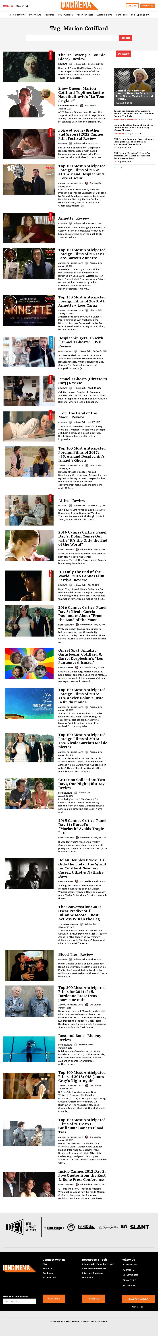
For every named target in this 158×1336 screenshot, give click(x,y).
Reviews (62, 64)
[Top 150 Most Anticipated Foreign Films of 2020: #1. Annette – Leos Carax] (29, 310)
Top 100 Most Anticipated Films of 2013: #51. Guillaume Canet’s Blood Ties (82, 1125)
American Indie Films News (125, 120)
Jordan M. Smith (86, 1045)
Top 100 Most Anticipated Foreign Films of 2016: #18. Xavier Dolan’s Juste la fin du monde (82, 695)
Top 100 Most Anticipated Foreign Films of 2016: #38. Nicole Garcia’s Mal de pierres (82, 740)
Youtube (131, 1280)
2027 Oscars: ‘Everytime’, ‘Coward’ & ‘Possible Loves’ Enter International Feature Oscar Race (132, 156)
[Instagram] (124, 1275)
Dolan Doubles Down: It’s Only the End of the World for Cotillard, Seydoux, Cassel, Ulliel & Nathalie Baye (82, 868)
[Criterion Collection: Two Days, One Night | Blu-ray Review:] (29, 793)
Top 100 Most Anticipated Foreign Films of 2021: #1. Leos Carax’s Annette (82, 253)
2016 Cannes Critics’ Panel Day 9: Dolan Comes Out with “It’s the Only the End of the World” (82, 538)
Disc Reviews (65, 351)
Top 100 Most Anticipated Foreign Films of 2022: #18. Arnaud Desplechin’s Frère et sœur (82, 171)
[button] (22, 6)
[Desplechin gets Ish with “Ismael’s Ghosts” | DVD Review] (29, 351)
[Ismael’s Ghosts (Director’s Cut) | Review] (29, 390)
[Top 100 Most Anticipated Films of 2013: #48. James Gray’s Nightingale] (29, 1086)
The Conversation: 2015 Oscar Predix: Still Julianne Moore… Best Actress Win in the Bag (79, 912)
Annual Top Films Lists (70, 183)
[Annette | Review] (29, 227)
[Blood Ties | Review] (29, 965)
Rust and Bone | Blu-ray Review (79, 1037)
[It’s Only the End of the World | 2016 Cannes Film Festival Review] (29, 585)
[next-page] (121, 168)
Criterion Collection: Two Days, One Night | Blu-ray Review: (81, 783)
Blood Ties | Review (75, 954)
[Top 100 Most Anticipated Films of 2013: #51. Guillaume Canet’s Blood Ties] (29, 1133)
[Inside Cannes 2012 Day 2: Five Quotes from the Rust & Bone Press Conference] (29, 1184)
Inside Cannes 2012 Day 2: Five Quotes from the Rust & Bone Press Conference (82, 1175)
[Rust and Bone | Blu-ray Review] (29, 1049)
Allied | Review (71, 500)
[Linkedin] (124, 1285)
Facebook (131, 1264)
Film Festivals (66, 549)
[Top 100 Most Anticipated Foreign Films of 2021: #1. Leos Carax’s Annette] (29, 263)
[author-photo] (71, 63)
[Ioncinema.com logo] (19, 1268)
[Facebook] (124, 1265)
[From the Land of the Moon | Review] (29, 426)
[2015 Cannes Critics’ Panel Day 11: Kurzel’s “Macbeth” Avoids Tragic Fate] (29, 834)
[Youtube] (124, 1280)
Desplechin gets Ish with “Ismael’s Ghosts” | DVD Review (80, 342)
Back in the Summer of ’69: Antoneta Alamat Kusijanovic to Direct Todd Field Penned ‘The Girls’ (134, 113)
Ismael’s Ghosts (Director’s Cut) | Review (82, 380)
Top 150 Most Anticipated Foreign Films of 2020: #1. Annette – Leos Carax (82, 301)
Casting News (65, 667)
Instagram (132, 1275)
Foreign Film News (68, 106)
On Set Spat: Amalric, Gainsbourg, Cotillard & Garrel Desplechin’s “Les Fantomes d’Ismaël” (80, 656)
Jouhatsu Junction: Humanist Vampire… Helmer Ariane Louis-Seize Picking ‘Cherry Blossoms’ (133, 128)
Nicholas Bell (79, 64)
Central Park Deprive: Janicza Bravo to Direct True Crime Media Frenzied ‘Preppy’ (134, 94)
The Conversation (68, 924)
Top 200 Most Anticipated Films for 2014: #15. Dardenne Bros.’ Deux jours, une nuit (82, 993)
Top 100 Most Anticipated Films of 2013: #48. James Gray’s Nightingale (82, 1076)
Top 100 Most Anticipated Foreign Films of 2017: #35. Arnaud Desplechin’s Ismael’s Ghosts (82, 454)
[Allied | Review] (29, 510)
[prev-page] (116, 168)
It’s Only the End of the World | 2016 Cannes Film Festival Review (81, 575)
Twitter (130, 1270)
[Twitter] (124, 1270)
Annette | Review (73, 218)
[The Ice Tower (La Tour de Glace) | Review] (29, 66)
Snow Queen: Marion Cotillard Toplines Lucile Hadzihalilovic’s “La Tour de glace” (81, 94)
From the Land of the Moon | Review (77, 415)
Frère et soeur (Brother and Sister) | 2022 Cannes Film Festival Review (81, 134)
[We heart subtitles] (79, 5)
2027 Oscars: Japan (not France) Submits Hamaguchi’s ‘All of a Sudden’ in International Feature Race (134, 142)
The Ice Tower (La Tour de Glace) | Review (81, 56)
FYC (115, 148)
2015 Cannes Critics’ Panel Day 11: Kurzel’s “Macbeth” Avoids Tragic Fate (82, 826)
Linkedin (130, 1285)
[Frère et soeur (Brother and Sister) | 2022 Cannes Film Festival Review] (29, 143)
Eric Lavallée (90, 105)
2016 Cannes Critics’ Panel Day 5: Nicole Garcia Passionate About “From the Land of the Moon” (82, 613)
